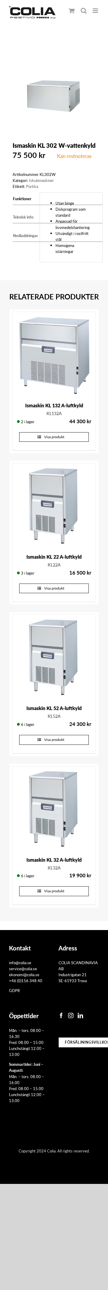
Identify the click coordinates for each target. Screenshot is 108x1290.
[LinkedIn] (80, 1015)
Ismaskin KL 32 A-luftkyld (54, 859)
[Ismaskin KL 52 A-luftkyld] (54, 656)
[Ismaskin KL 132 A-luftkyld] (54, 353)
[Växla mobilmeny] (96, 10)
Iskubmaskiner (41, 180)
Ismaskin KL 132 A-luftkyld (54, 405)
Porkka (32, 186)
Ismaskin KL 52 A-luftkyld (54, 708)
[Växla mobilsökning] (84, 10)
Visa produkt (54, 436)
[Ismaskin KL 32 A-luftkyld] (54, 808)
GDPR (14, 990)
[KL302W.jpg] (54, 81)
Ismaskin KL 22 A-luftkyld (54, 556)
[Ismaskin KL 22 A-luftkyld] (54, 505)
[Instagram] (71, 1015)
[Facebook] (61, 1015)
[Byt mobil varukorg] (72, 10)
